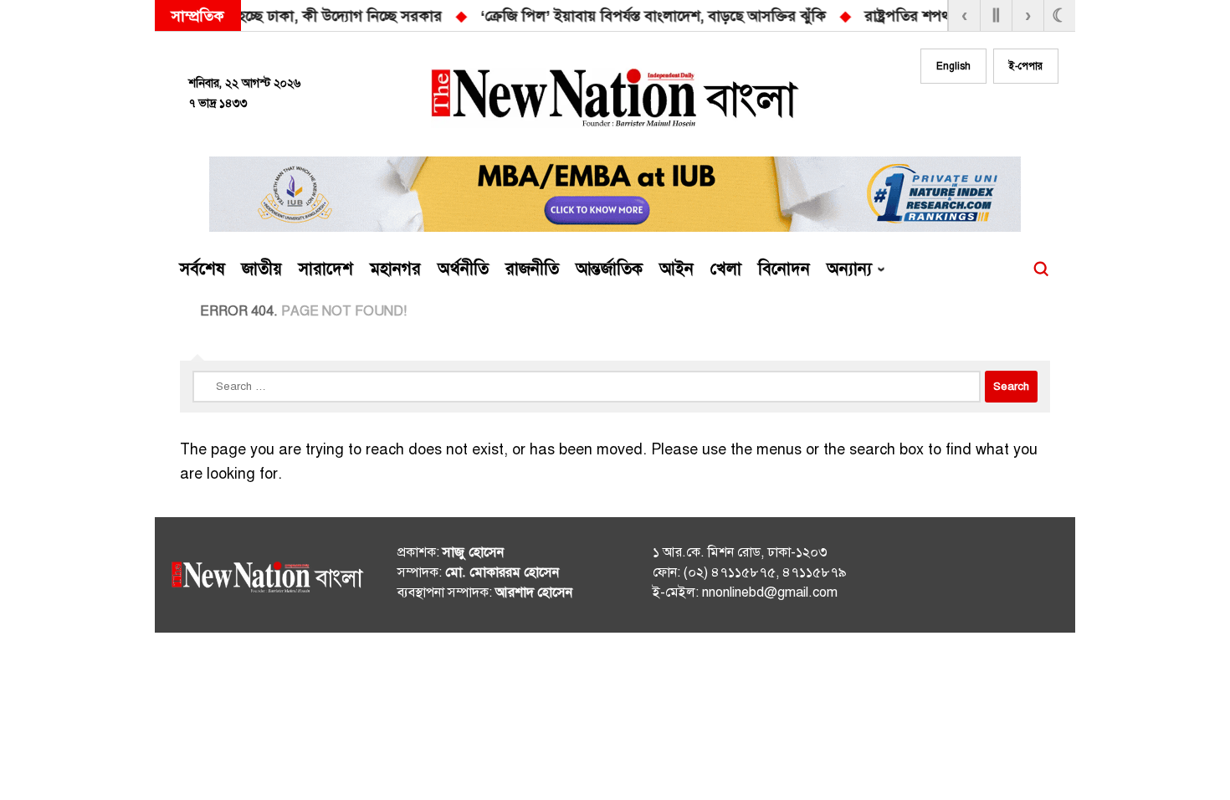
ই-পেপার (1026, 66)
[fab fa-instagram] (976, 114)
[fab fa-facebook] (943, 114)
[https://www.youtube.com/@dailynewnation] (1016, 578)
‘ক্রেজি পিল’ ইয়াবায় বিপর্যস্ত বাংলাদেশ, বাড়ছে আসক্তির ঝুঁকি (337, 16)
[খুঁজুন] (1040, 269)
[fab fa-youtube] (1010, 114)
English (953, 66)
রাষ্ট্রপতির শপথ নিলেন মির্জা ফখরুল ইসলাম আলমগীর (703, 16)
